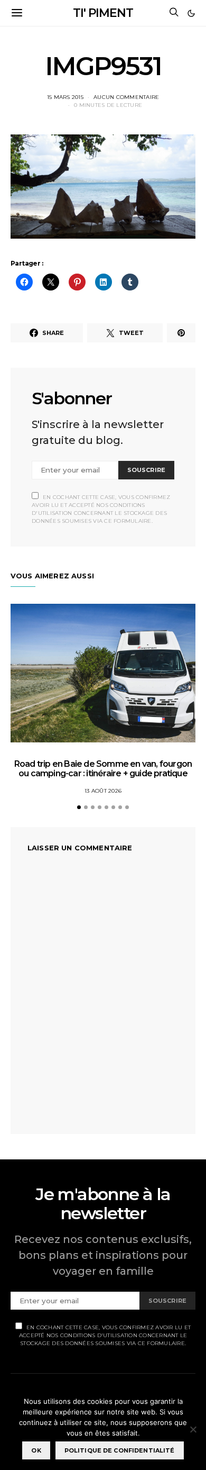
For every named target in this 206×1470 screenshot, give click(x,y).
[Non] (193, 1429)
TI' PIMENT (103, 13)
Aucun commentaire (126, 97)
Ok (36, 1450)
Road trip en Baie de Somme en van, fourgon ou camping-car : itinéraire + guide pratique (103, 768)
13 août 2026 (103, 790)
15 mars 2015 (65, 97)
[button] (191, 13)
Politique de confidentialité (119, 1450)
